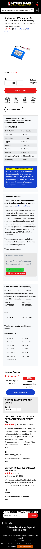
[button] (7, 83)
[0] (36, 5)
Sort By (8, 407)
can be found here (22, 206)
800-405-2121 (20, 530)
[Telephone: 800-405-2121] (37, 10)
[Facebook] (2, 523)
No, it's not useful (17, 273)
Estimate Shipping (33, 81)
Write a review (20, 392)
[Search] (32, 10)
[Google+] (6, 523)
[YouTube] (10, 523)
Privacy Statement (15, 541)
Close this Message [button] (25, 546)
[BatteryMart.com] (20, 3)
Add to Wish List (14, 109)
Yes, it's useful (16, 270)
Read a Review (20, 29)
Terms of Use (27, 541)
